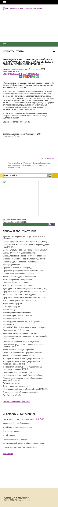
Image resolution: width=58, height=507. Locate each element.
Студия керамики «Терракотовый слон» (21, 392)
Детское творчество (12, 383)
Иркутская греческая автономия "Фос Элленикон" (25, 297)
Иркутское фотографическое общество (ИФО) (23, 271)
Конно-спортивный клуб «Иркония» (18, 350)
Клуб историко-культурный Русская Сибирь (22, 375)
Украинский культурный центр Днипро (20, 294)
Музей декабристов (12, 318)
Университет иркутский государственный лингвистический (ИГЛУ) (21, 363)
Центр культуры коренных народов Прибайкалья (25, 250)
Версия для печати (47, 158)
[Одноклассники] (25, 76)
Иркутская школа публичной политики (20, 333)
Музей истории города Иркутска (17, 315)
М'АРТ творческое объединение (17, 280)
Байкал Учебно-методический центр (19, 253)
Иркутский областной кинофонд (17, 268)
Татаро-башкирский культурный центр (20, 300)
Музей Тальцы (9, 309)
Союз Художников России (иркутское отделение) (25, 256)
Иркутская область (15, 163)
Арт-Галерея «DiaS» (12, 395)
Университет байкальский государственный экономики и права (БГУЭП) (22, 368)
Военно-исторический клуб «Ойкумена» (21, 341)
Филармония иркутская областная (18, 274)
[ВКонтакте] (20, 76)
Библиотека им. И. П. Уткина (16, 330)
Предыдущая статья (11, 74)
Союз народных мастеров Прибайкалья (21, 262)
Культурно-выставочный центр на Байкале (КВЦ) (25, 288)
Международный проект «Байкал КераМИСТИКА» (25, 389)
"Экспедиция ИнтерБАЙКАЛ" (16, 498)
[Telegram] (37, 76)
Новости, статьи (38, 165)
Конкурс (6, 220)
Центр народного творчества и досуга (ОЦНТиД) (25, 242)
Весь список (8, 454)
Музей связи (8, 324)
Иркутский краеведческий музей (16, 69)
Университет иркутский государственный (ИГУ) (24, 359)
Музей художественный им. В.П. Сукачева (22, 321)
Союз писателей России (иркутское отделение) (24, 259)
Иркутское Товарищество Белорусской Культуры (25, 291)
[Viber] (29, 76)
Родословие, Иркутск (12, 303)
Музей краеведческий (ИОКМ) (19, 165)
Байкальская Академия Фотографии (19, 277)
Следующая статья (31, 74)
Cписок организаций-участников (16, 402)
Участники (27, 163)
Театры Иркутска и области (15, 386)
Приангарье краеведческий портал (18, 372)
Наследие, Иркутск (11, 306)
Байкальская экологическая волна (18, 356)
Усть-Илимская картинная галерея (18, 285)
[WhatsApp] (33, 76)
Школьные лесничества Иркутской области (22, 353)
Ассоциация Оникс (11, 265)
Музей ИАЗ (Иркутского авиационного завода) (23, 327)
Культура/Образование (41, 163)
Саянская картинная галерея (16, 283)
